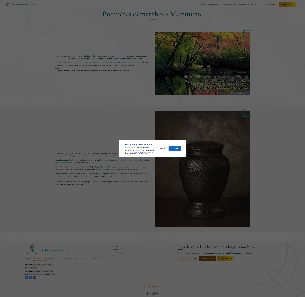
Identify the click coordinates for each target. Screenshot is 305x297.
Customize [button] (162, 148)
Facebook (143, 153)
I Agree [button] (175, 148)
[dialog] (152, 148)
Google (136, 153)
